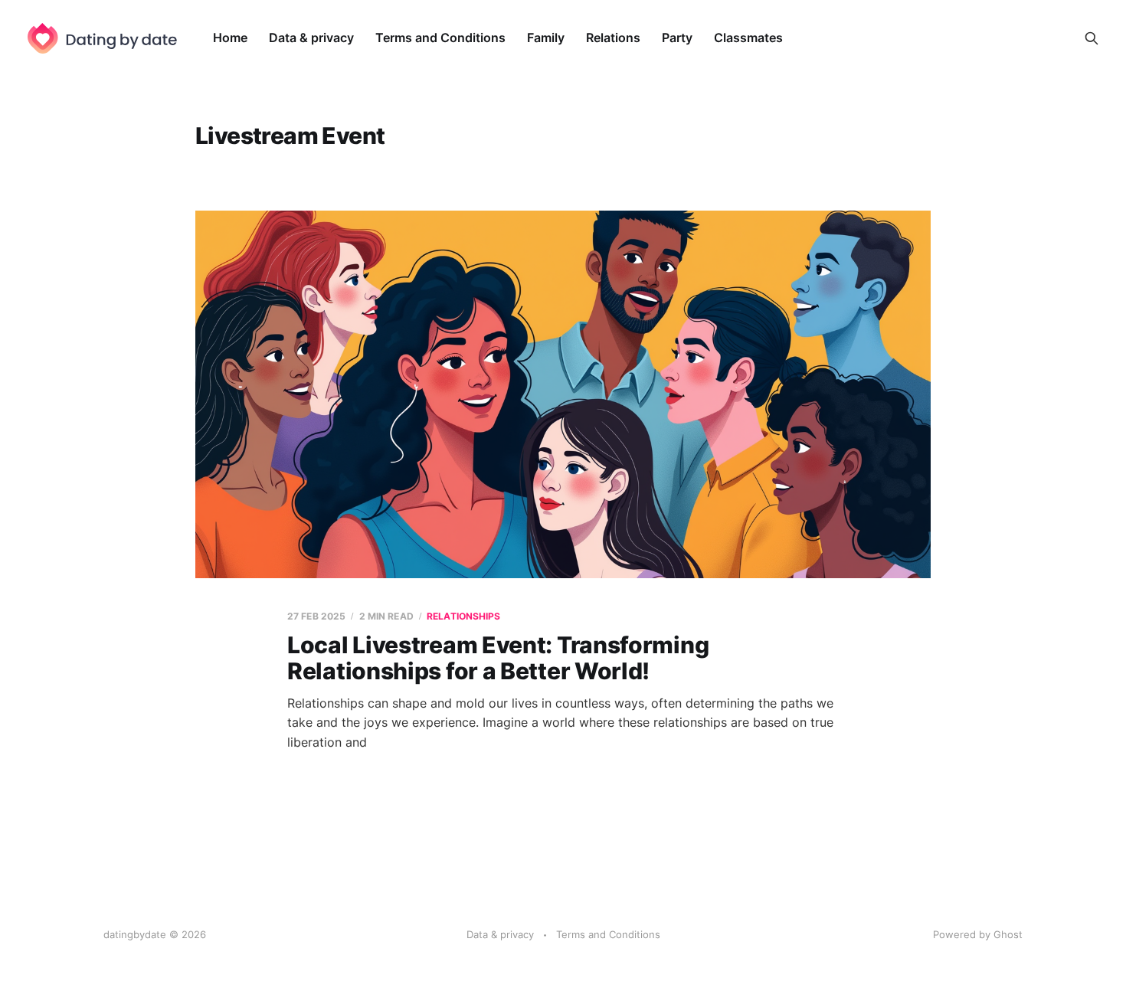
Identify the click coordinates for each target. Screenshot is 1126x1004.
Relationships (464, 616)
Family (546, 37)
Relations (613, 37)
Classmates (748, 37)
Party (677, 37)
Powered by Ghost (978, 934)
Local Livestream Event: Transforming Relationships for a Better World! (498, 658)
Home (230, 37)
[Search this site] (1091, 38)
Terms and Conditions (440, 37)
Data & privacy (311, 37)
